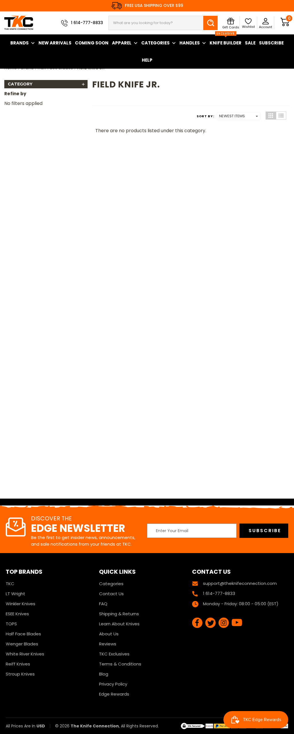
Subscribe (271, 43)
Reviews (107, 644)
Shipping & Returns (119, 614)
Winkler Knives (20, 604)
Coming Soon (92, 43)
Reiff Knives (18, 664)
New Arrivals (54, 43)
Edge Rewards (114, 694)
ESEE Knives (17, 614)
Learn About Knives (119, 624)
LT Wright (15, 594)
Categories (155, 43)
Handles (189, 43)
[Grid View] (271, 116)
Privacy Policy (113, 684)
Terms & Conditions (120, 664)
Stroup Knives (20, 674)
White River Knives (25, 654)
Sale (250, 43)
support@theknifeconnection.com (240, 583)
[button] (46, 84)
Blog (103, 674)
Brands (19, 43)
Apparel (121, 43)
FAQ (103, 604)
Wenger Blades (22, 644)
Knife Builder (225, 40)
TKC (10, 584)
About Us (109, 634)
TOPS (11, 624)
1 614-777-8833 (87, 23)
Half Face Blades (23, 634)
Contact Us (111, 594)
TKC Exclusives (114, 654)
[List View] (281, 116)
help (147, 60)
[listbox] (238, 116)
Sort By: (205, 116)
